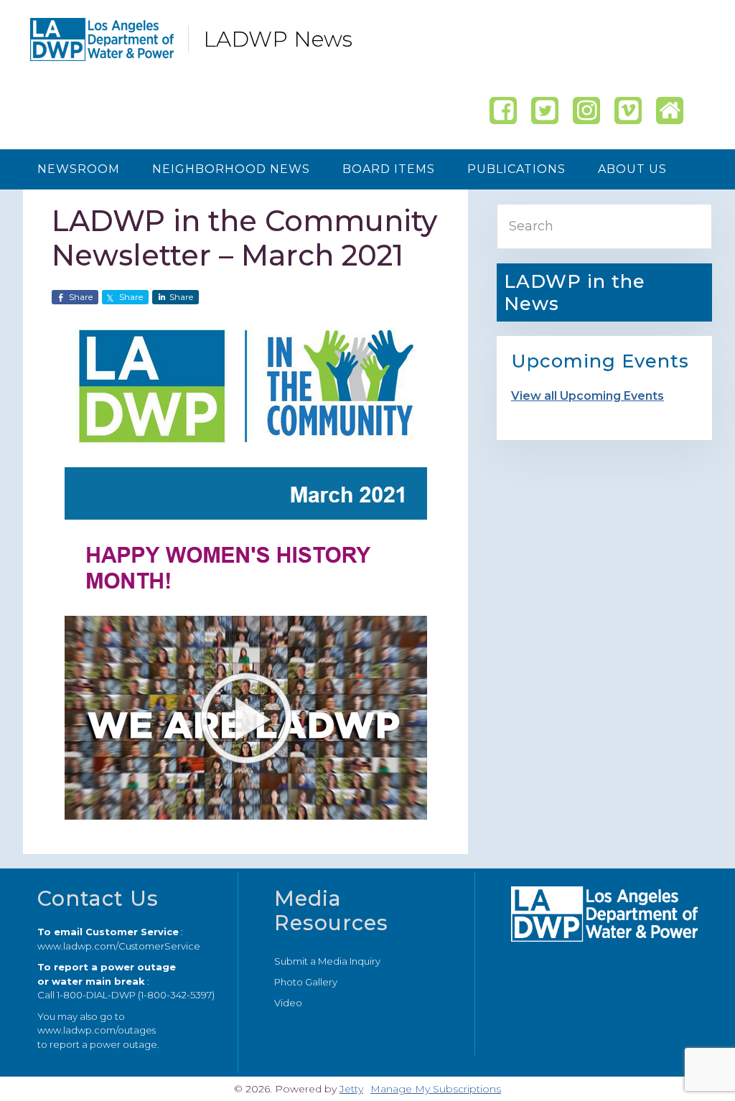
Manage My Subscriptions (435, 1088)
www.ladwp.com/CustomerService (118, 946)
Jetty (351, 1088)
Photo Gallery (305, 982)
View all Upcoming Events (587, 396)
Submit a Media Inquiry (327, 961)
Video (288, 1002)
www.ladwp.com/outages (96, 1030)
